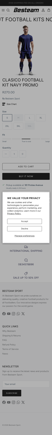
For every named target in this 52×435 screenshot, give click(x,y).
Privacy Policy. (14, 213)
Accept (24, 221)
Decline (24, 228)
